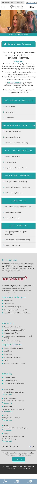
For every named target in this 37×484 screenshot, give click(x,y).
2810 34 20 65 (8, 441)
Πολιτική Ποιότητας (12, 218)
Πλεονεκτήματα (10, 162)
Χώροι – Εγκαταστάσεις (13, 212)
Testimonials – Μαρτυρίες (12, 357)
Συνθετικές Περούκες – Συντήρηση (17, 187)
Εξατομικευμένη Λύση (12, 137)
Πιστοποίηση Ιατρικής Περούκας (14, 383)
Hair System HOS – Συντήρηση (16, 181)
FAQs (6, 360)
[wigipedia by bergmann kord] (16, 8)
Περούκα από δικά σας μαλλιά (13, 307)
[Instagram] (14, 446)
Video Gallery (9, 112)
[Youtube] (7, 446)
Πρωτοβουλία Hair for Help (13, 327)
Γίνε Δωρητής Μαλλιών (11, 333)
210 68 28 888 (8, 394)
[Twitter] (10, 446)
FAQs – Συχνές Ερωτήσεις (14, 193)
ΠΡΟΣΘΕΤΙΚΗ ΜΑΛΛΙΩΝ (8, 2)
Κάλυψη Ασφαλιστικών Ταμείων (14, 363)
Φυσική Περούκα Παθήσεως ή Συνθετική (17, 313)
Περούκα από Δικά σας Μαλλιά (16, 168)
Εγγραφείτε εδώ (18, 459)
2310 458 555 (7, 412)
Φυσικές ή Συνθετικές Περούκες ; (16, 143)
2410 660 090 (7, 430)
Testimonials (9, 118)
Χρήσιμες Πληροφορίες (13, 131)
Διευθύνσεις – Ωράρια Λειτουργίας (17, 240)
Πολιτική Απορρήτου (10, 380)
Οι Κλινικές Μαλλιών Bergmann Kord (18, 207)
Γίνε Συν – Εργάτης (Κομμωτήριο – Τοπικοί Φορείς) (18, 337)
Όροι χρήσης (11, 468)
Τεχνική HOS (8, 301)
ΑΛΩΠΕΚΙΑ (20, 2)
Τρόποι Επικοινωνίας (12, 245)
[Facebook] (3, 446)
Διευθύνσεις (8, 351)
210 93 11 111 (8, 403)
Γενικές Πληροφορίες (12, 156)
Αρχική (11, 35)
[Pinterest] (17, 446)
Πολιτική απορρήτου (23, 468)
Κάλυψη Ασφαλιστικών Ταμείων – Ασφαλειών (17, 233)
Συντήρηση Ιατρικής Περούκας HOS (15, 310)
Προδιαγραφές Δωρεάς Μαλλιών (14, 330)
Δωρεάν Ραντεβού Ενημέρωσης (14, 348)
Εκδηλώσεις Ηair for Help (12, 341)
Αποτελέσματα (8, 354)
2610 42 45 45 (8, 420)
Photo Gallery (10, 106)
